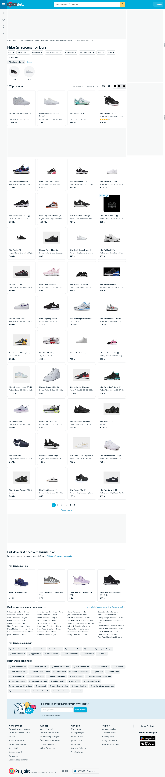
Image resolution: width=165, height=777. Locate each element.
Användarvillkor (109, 729)
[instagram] (62, 771)
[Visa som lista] (119, 86)
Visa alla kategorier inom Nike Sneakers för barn (106, 607)
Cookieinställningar (110, 744)
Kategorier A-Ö (15, 752)
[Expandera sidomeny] (3, 13)
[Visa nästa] (79, 505)
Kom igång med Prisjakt (19, 729)
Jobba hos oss (77, 740)
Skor (37, 41)
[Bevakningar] (3, 26)
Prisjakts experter (16, 740)
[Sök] (122, 4)
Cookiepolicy (108, 736)
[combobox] (87, 4)
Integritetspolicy (109, 740)
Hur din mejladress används (51, 715)
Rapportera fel (66, 510)
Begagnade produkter (18, 760)
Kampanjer (13, 756)
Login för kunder (47, 744)
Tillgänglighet (77, 752)
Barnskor (44, 41)
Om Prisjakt (76, 729)
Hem (9, 41)
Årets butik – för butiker (50, 740)
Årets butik (13, 748)
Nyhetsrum (76, 744)
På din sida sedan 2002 (19, 732)
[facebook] (66, 771)
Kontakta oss (77, 736)
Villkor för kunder (47, 748)
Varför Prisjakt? (46, 729)
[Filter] (3, 33)
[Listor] (3, 19)
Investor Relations (79, 748)
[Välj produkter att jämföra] (103, 86)
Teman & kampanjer (18, 744)
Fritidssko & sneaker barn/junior (59, 556)
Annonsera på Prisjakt (50, 736)
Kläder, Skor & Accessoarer (23, 41)
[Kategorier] (3, 4)
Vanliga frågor (77, 732)
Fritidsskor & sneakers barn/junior (62, 41)
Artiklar (12, 736)
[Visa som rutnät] (115, 86)
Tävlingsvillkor (108, 732)
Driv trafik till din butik (49, 732)
